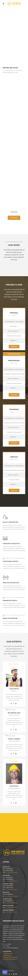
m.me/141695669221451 (11, 881)
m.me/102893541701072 (11, 889)
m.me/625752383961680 (11, 902)
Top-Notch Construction (9, 970)
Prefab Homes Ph (7, 955)
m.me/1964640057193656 (11, 872)
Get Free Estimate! (5, 972)
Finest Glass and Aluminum (10, 959)
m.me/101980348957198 (11, 907)
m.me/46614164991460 (11, 896)
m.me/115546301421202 (11, 912)
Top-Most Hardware (8, 953)
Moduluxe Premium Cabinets (10, 957)
